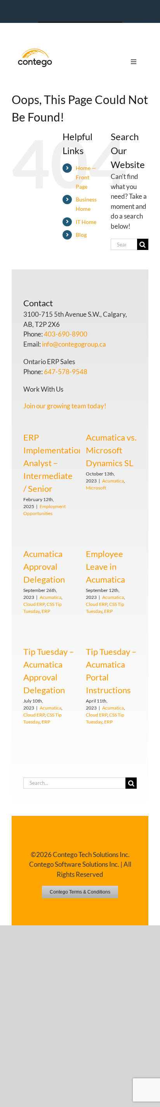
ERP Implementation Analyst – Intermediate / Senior (53, 463)
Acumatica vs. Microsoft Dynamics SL (111, 450)
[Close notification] (147, 19)
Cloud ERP (34, 604)
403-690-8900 (65, 334)
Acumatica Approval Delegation (44, 566)
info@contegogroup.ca (74, 344)
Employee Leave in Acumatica (105, 566)
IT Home (86, 222)
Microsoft (96, 488)
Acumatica (113, 481)
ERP (46, 611)
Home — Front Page (86, 177)
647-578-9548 (65, 372)
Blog (81, 234)
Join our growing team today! (64, 406)
